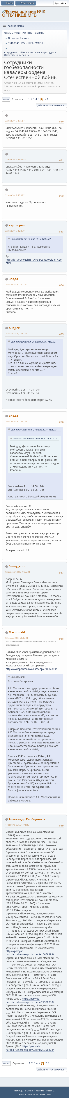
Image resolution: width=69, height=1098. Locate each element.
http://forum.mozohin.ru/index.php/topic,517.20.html (34, 261)
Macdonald (17, 632)
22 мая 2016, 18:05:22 (15, 195)
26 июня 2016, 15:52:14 (16, 333)
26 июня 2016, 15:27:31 (16, 284)
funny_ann (17, 566)
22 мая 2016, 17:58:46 (15, 120)
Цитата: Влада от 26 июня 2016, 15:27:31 (33, 341)
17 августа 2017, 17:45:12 (17, 824)
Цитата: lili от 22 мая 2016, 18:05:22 (31, 239)
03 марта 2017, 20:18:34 (16, 638)
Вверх (6, 1063)
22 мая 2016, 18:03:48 (15, 159)
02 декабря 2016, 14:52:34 (17, 571)
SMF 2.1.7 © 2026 (26, 1094)
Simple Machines (43, 1094)
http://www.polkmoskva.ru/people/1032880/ (31, 669)
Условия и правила (34, 1090)
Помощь (18, 1090)
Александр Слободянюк (27, 819)
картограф (17, 225)
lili (10, 115)
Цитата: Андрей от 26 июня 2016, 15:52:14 (34, 429)
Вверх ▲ (50, 1090)
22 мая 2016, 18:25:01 (15, 230)
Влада (13, 279)
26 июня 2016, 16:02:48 (16, 421)
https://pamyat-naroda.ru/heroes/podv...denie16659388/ (30, 952)
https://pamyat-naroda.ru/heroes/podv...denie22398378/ (30, 1000)
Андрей (14, 328)
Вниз (6, 99)
